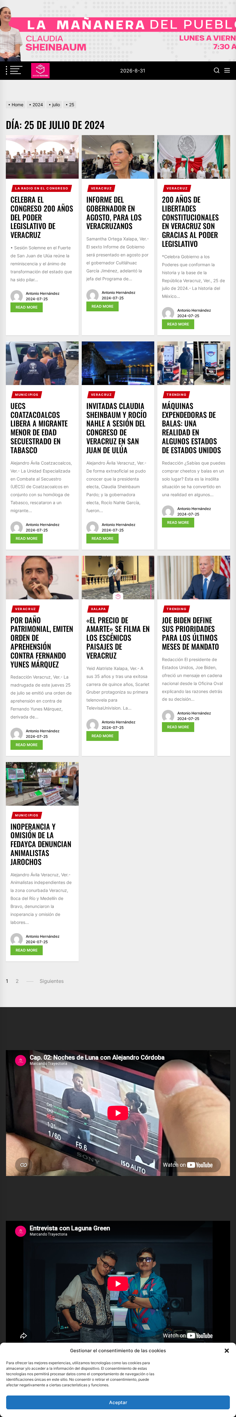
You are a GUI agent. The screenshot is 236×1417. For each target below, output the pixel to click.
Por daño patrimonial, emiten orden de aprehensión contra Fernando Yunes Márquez (41, 642)
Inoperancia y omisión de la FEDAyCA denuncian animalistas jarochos (40, 844)
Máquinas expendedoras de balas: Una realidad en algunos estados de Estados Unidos (191, 427)
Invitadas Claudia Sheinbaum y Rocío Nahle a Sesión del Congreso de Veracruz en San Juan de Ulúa (116, 427)
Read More (26, 307)
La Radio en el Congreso (42, 188)
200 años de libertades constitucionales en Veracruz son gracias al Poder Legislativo (190, 221)
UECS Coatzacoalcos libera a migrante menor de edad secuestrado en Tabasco (39, 427)
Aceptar (118, 1402)
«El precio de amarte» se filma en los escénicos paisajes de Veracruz (118, 637)
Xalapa (98, 609)
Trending (177, 394)
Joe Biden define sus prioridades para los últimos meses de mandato (190, 633)
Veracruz (101, 188)
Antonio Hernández (43, 293)
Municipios (27, 394)
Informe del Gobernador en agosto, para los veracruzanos (114, 212)
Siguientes (52, 981)
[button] (227, 1351)
